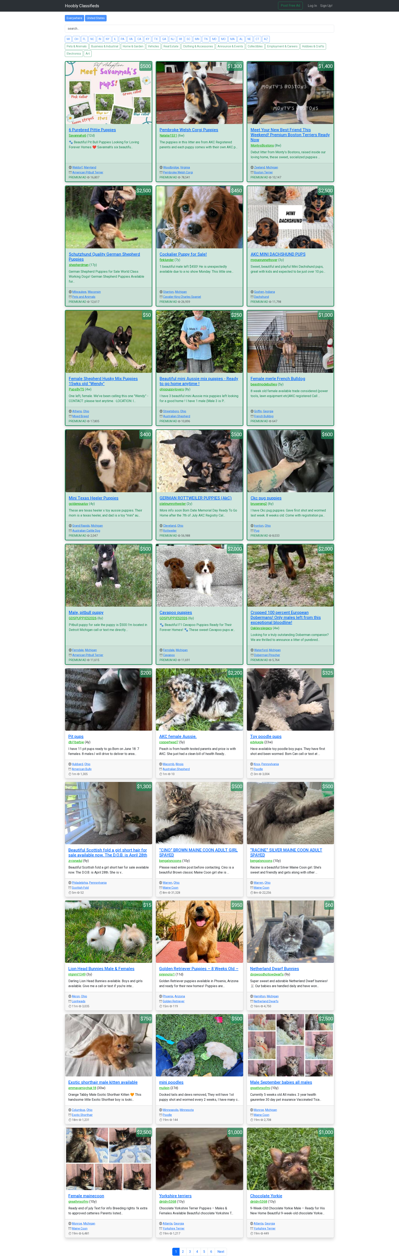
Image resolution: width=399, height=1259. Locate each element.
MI (68, 39)
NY (108, 39)
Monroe (259, 1110)
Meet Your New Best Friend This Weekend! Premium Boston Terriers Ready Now (290, 134)
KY (147, 39)
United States (96, 18)
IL (115, 39)
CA (139, 39)
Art (88, 53)
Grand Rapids (81, 525)
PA (122, 39)
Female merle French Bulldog (278, 378)
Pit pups (76, 736)
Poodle (258, 769)
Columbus (78, 1110)
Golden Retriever (174, 1001)
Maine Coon (170, 887)
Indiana (270, 291)
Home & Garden (133, 46)
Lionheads (78, 1001)
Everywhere (74, 18)
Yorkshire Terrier (174, 1228)
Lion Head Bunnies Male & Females (101, 968)
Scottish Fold (80, 887)
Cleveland (169, 525)
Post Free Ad (290, 5)
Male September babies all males (281, 1082)
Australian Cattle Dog (86, 530)
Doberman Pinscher (267, 655)
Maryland (90, 167)
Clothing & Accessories (198, 46)
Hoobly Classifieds (82, 5)
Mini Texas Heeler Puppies (93, 498)
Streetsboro (171, 411)
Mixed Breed (80, 416)
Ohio (86, 411)
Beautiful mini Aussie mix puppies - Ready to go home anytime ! (199, 381)
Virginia (185, 167)
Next (220, 1252)
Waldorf (77, 167)
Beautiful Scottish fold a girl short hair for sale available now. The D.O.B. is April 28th (107, 853)
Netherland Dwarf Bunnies (274, 968)
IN (100, 39)
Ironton (259, 525)
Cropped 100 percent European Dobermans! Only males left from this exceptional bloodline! (286, 617)
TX (156, 39)
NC (92, 39)
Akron (76, 996)
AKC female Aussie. (178, 736)
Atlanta (167, 1223)
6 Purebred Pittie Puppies (92, 129)
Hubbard (77, 764)
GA (164, 39)
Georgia (268, 411)
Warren (167, 882)
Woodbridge (171, 167)
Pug (256, 530)
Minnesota (187, 1110)
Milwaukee (79, 291)
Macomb (168, 764)
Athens (77, 411)
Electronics (74, 53)
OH (76, 39)
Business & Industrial (104, 46)
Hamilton (260, 996)
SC (188, 39)
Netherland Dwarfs (266, 1001)
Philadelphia (80, 882)
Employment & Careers (282, 46)
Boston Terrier (263, 172)
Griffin (258, 411)
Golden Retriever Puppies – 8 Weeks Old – (198, 968)
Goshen (259, 291)
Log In (312, 6)
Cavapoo (169, 655)
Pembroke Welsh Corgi (178, 172)
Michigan (272, 167)
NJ (172, 39)
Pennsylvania (270, 764)
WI (180, 39)
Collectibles (255, 46)
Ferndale (78, 650)
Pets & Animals (77, 46)
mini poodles (171, 1082)
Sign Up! (326, 6)
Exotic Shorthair (82, 1115)
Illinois (179, 764)
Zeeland (259, 167)
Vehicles (153, 46)
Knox (257, 764)
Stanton (168, 291)
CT (257, 39)
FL (84, 39)
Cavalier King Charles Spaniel (182, 296)
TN (206, 39)
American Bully (82, 769)
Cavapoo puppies (176, 612)
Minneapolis (171, 1110)
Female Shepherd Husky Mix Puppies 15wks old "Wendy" (103, 381)
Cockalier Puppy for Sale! (183, 254)
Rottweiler (170, 530)
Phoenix (168, 996)
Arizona (180, 996)
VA (131, 39)
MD (214, 39)
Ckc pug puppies (266, 498)
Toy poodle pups (266, 736)
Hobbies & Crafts (313, 46)
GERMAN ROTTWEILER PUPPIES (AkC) (196, 498)
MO (223, 39)
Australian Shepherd (176, 416)
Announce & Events (230, 46)
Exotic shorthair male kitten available (103, 1082)
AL (241, 39)
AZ (266, 39)
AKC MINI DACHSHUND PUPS (278, 254)
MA (232, 39)
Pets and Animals (83, 296)
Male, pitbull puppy (86, 612)
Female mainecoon (86, 1195)
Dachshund (261, 296)
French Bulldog (263, 416)
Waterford (261, 650)
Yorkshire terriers (175, 1195)
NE (249, 39)
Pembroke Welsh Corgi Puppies (189, 129)
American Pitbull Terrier (87, 172)
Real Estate (171, 46)
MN (197, 39)
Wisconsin (94, 291)
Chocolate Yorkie (266, 1195)
